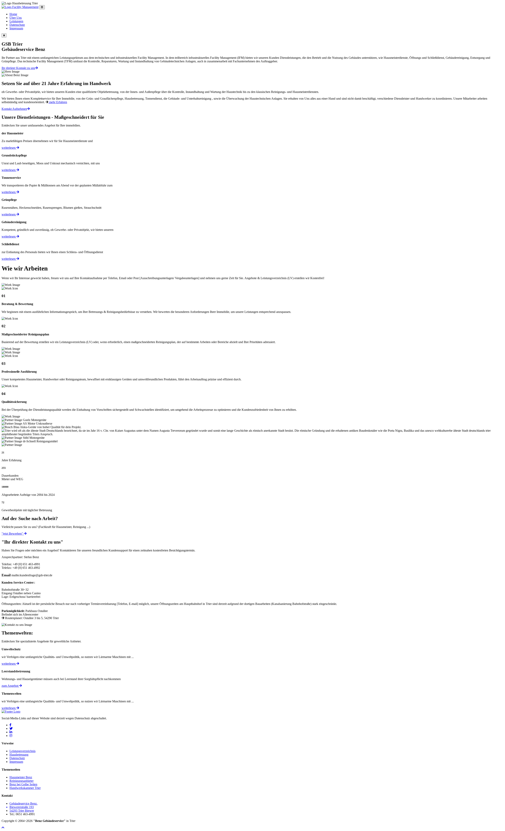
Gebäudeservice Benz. (23, 803)
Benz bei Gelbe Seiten (23, 784)
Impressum (16, 28)
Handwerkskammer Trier (25, 788)
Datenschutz (17, 24)
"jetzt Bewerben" (13, 533)
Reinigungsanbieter (21, 780)
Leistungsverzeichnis (22, 751)
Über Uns (15, 17)
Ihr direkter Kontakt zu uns (18, 68)
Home (13, 14)
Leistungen (16, 21)
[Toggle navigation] (42, 7)
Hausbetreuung (18, 754)
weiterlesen (9, 147)
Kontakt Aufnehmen (14, 108)
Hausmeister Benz (20, 777)
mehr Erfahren (57, 102)
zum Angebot (10, 685)
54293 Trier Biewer (21, 810)
